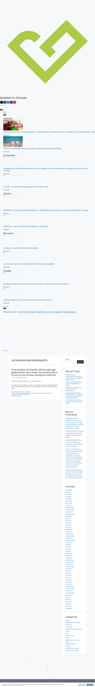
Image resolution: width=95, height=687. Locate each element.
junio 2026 (68, 494)
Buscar (67, 359)
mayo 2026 (68, 496)
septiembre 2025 (70, 514)
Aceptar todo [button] (90, 684)
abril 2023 (68, 577)
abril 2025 (68, 525)
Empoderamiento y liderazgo (24, 391)
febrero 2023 (69, 582)
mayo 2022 (68, 601)
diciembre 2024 (70, 533)
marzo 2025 (69, 527)
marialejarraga (14, 394)
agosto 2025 (69, 516)
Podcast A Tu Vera (70, 643)
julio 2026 (68, 492)
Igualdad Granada (70, 431)
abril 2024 (68, 551)
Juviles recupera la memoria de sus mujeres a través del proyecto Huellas (35, 284)
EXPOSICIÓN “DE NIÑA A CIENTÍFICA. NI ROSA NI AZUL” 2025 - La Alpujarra (74, 420)
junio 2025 (68, 520)
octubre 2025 (69, 511)
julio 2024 (68, 544)
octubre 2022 (69, 590)
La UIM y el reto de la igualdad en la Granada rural (25, 187)
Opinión (7, 193)
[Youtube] (11, 102)
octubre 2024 (69, 538)
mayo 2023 (68, 575)
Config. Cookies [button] (82, 684)
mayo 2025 (68, 522)
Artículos (8, 118)
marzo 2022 (69, 606)
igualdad (45, 393)
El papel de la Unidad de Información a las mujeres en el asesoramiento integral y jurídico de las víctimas (45, 169)
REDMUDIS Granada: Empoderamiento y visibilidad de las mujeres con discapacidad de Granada (45, 210)
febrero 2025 (69, 529)
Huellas (7, 270)
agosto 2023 (69, 568)
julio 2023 (68, 571)
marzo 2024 (69, 553)
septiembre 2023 (70, 566)
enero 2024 (69, 557)
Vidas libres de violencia (72, 650)
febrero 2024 (69, 555)
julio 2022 (68, 597)
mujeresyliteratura (26, 394)
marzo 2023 (69, 579)
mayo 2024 (68, 549)
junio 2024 (68, 547)
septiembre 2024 (70, 540)
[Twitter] (8, 102)
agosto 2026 (69, 490)
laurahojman (49, 393)
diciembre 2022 (70, 586)
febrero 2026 (69, 503)
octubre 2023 (69, 564)
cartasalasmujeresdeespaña (23, 393)
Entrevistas (9, 155)
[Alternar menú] (1, 109)
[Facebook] (4, 102)
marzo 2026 (69, 501)
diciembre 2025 (70, 507)
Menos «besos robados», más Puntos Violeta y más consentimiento (73, 389)
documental (31, 393)
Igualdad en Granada (13, 97)
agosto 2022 (69, 595)
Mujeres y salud (70, 635)
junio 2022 (68, 599)
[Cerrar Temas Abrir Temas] (4, 115)
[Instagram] (1, 102)
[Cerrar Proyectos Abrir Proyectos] (4, 308)
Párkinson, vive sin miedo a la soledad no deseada (25, 226)
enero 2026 (69, 505)
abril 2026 (68, 498)
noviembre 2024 (70, 536)
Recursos (8, 233)
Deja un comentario (17, 395)
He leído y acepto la (70, 669)
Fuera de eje (69, 626)
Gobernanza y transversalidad (73, 629)
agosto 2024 (69, 542)
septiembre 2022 (70, 592)
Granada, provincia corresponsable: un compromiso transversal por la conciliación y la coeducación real (48, 132)
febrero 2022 (69, 608)
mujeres (19, 394)
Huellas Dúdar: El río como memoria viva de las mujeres (27, 300)
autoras (14, 393)
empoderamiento (38, 393)
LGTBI (67, 633)
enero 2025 (69, 531)
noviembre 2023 (70, 562)
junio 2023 (68, 573)
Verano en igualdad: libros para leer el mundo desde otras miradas (32, 148)
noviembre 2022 (70, 588)
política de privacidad (74, 669)
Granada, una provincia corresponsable (20, 248)
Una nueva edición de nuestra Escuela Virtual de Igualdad (28, 264)
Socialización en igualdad (72, 648)
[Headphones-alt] (14, 102)
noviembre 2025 (70, 509)
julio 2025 (68, 518)
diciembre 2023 (70, 560)
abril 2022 (68, 603)
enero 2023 (69, 584)
